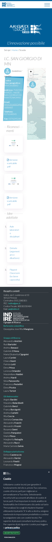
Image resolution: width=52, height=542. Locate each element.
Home (15, 50)
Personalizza (9, 537)
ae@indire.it (13, 309)
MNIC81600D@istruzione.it (13, 105)
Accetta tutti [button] (11, 533)
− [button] (31, 75)
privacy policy (12, 527)
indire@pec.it (14, 303)
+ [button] (31, 71)
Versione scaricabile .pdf (12, 163)
